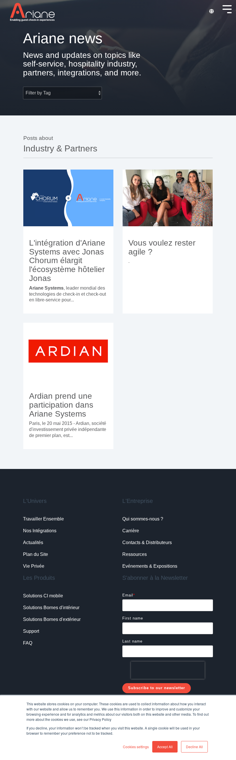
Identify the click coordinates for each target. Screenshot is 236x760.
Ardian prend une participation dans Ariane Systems (61, 405)
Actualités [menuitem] (33, 542)
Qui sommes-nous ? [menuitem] (142, 518)
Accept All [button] (165, 746)
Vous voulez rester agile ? (161, 247)
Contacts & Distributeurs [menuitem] (147, 542)
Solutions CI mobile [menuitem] (43, 595)
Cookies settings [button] (136, 746)
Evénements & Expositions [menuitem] (149, 566)
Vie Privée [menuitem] (33, 566)
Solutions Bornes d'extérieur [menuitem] (52, 619)
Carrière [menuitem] (130, 530)
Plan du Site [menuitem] (35, 554)
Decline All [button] (194, 746)
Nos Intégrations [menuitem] (39, 530)
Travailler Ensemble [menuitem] (43, 518)
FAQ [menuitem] (27, 643)
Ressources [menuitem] (134, 554)
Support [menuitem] (31, 631)
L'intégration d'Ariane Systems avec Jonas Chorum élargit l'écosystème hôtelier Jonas (67, 260)
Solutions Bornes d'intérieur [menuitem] (51, 607)
